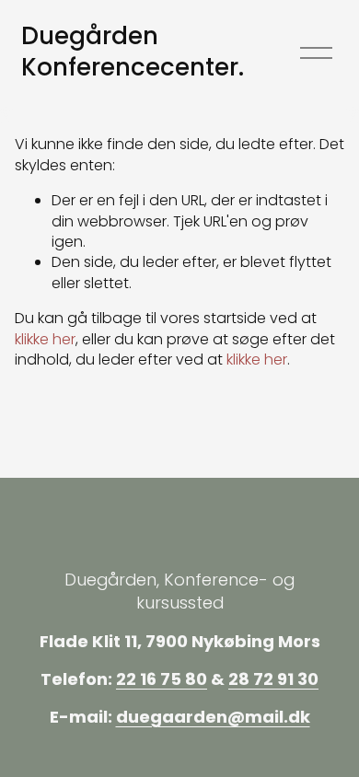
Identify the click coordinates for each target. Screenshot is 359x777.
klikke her (45, 339)
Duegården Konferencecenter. (132, 51)
